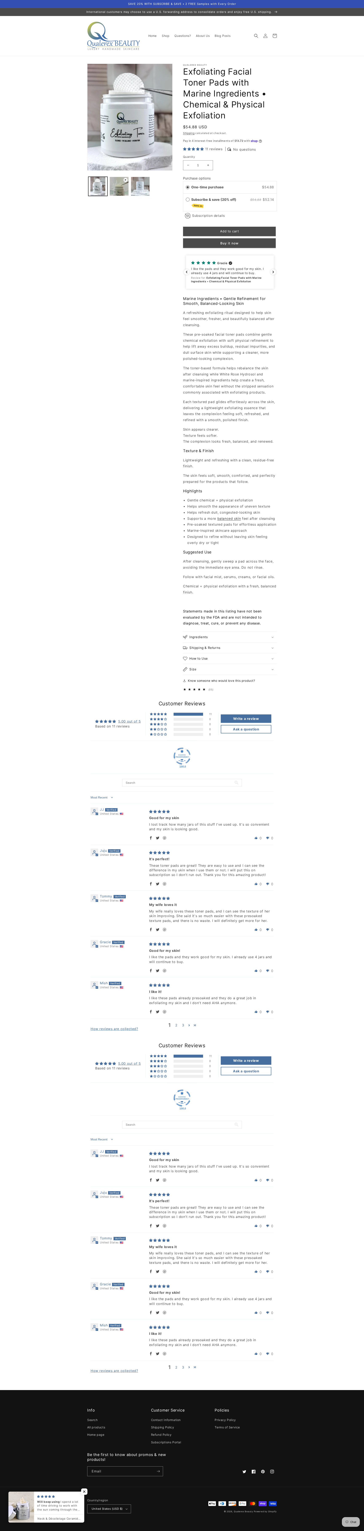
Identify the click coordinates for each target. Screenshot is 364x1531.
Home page (95, 1434)
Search (92, 1420)
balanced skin (229, 518)
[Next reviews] (273, 272)
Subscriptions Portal (166, 1442)
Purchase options (197, 178)
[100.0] (182, 756)
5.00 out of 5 (129, 721)
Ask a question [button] (246, 729)
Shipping (189, 133)
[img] (159, 811)
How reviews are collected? (114, 1029)
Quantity (189, 156)
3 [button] (183, 1025)
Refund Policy (161, 1434)
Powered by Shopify (265, 1511)
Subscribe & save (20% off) (214, 202)
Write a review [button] (246, 719)
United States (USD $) (107, 1508)
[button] (256, 35)
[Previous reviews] (186, 272)
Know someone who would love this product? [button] (221, 680)
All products (96, 1427)
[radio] (188, 187)
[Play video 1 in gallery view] (119, 186)
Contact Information (166, 1420)
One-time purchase (207, 187)
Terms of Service (227, 1427)
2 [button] (176, 1025)
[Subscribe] (158, 1471)
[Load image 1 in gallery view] (97, 186)
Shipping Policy (162, 1427)
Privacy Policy (225, 1420)
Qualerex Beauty (243, 1511)
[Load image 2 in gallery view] (140, 186)
